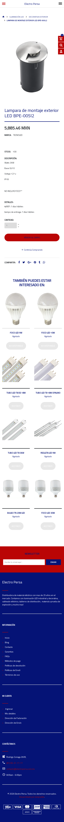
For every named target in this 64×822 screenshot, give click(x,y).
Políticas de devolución (15, 665)
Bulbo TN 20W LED (16, 512)
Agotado (16, 405)
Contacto (9, 647)
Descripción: (10, 158)
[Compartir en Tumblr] (39, 262)
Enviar (53, 562)
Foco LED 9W (16, 332)
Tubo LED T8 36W (16, 452)
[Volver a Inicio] (3, 17)
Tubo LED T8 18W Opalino (48, 392)
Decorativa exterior (38, 16)
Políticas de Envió (12, 670)
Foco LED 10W (48, 332)
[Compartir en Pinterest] (35, 262)
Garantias (9, 651)
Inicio (7, 637)
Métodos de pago (13, 660)
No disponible (16, 345)
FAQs (7, 656)
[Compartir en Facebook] (19, 262)
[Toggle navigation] (60, 3)
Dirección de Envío (13, 722)
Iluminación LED (16, 16)
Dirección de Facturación (16, 718)
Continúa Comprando (33, 249)
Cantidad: (9, 219)
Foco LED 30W (48, 512)
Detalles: (8, 202)
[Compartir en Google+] (29, 262)
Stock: (7, 151)
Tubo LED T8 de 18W (16, 392)
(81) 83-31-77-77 (14, 762)
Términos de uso (12, 674)
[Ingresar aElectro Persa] (61, 51)
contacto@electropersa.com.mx (20, 768)
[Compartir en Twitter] (23, 262)
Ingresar (9, 708)
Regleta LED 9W (48, 452)
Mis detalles (10, 713)
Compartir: (10, 262)
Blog (7, 642)
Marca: (7, 135)
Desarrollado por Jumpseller (31, 796)
